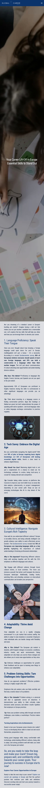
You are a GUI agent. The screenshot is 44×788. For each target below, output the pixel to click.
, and (22, 456)
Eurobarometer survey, (27, 355)
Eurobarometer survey (20, 544)
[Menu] (41, 3)
